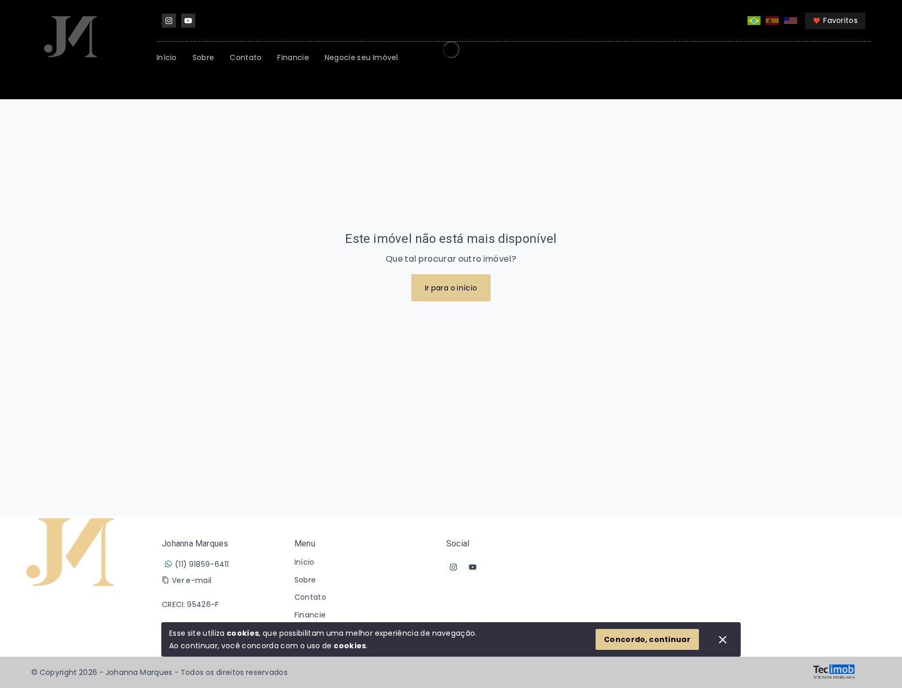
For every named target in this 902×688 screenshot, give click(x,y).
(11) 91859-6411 (202, 564)
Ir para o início (451, 288)
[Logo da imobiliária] (70, 586)
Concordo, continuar (647, 639)
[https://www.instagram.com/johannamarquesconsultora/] (169, 21)
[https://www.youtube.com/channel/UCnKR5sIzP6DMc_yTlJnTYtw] (188, 21)
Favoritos (840, 20)
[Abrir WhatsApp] (876, 662)
